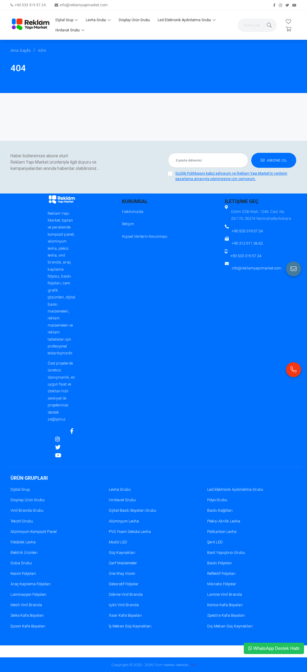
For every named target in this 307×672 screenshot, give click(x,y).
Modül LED (118, 542)
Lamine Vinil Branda (224, 594)
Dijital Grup (64, 20)
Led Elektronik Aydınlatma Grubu (184, 20)
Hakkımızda (132, 211)
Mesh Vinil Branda (26, 605)
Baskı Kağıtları (220, 510)
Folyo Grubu (217, 500)
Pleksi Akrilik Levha (223, 521)
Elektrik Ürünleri (23, 552)
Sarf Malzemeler (123, 563)
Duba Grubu (21, 563)
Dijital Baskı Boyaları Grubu (132, 510)
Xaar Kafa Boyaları (125, 615)
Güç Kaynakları (122, 552)
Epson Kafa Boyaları (27, 626)
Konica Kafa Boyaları (225, 605)
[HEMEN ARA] (293, 369)
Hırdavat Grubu (67, 30)
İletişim (128, 224)
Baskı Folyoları (219, 563)
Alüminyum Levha (124, 521)
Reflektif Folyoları (221, 573)
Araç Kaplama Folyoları (30, 584)
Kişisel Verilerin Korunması (144, 236)
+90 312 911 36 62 (247, 243)
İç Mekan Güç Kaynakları (130, 626)
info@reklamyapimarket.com (84, 5)
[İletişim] (293, 268)
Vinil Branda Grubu (26, 510)
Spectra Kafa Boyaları (226, 615)
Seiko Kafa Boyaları (27, 615)
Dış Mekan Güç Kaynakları (230, 626)
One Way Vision (122, 573)
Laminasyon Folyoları (28, 594)
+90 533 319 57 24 (30, 5)
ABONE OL (276, 160)
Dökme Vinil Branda (126, 594)
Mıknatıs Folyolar (221, 584)
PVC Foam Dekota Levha (130, 531)
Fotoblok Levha (23, 542)
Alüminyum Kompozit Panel (33, 531)
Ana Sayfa (20, 50)
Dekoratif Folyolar (124, 584)
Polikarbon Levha (222, 531)
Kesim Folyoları (23, 573)
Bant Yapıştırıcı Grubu (226, 552)
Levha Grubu (96, 20)
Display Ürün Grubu (134, 20)
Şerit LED (215, 542)
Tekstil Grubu (21, 521)
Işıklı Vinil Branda (124, 605)
